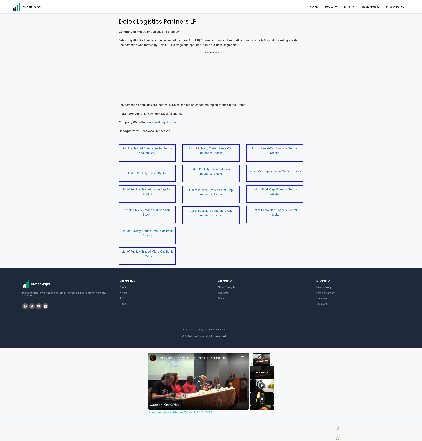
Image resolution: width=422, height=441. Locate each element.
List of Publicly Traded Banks (147, 173)
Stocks (329, 6)
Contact (222, 298)
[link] (153, 358)
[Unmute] (256, 364)
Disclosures (322, 303)
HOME (314, 6)
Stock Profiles (370, 6)
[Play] (252, 364)
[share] (242, 356)
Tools (123, 303)
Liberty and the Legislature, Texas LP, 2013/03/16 (192, 358)
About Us (223, 292)
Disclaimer (321, 298)
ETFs (347, 6)
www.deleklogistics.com (162, 122)
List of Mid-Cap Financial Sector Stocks (275, 171)
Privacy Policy (395, 6)
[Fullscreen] (271, 364)
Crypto (124, 292)
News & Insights (226, 287)
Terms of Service (325, 292)
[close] (337, 428)
